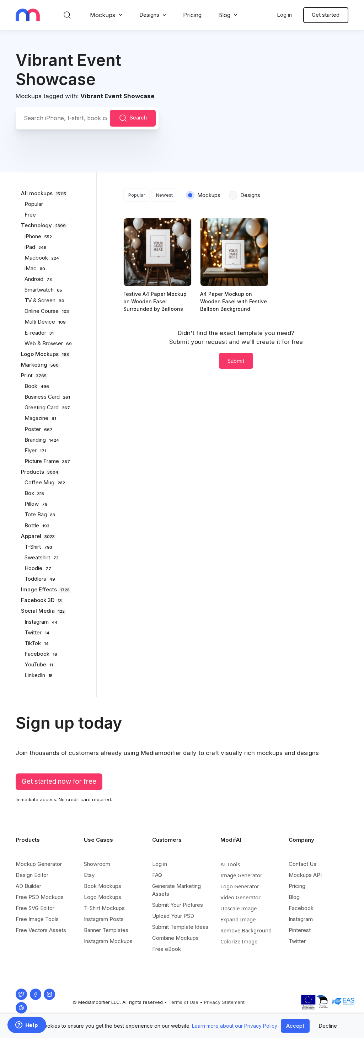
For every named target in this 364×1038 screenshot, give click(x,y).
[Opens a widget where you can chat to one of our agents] (26, 1025)
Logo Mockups (102, 897)
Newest (164, 195)
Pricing (192, 14)
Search (138, 118)
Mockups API (305, 875)
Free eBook (166, 949)
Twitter (297, 941)
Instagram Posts (104, 919)
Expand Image (238, 919)
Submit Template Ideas (180, 926)
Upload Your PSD (173, 915)
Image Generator (241, 875)
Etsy (89, 875)
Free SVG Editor (35, 908)
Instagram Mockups (108, 941)
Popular (136, 195)
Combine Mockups (175, 938)
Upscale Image (238, 908)
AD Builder (28, 886)
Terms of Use (183, 1002)
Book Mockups (102, 886)
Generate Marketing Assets (176, 890)
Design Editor (32, 875)
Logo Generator (239, 886)
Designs (149, 14)
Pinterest (300, 930)
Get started (325, 14)
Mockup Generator (39, 864)
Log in (284, 14)
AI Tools (230, 864)
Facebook (301, 908)
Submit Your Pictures (177, 904)
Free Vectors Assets (41, 930)
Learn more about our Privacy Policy (234, 1026)
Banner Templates (106, 930)
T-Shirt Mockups (104, 908)
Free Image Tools (37, 919)
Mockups (102, 14)
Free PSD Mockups (40, 897)
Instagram (301, 919)
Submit (236, 360)
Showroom (97, 864)
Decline (327, 1025)
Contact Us (302, 864)
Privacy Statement (224, 1002)
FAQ (157, 875)
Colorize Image (238, 941)
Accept (295, 1025)
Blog (224, 14)
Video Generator (240, 897)
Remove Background (246, 930)
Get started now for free (59, 781)
